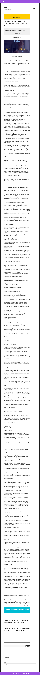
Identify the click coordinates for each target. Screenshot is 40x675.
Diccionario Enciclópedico (9, 652)
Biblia (2, 1)
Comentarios (6, 657)
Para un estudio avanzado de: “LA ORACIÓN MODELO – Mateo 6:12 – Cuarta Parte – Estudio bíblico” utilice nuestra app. (17, 32)
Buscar (5, 644)
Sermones (6, 655)
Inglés (5, 667)
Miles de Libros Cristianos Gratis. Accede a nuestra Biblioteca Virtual (17, 17)
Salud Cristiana (7, 664)
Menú (34, 8)
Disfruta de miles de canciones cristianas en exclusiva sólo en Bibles (17, 610)
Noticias (5, 662)
